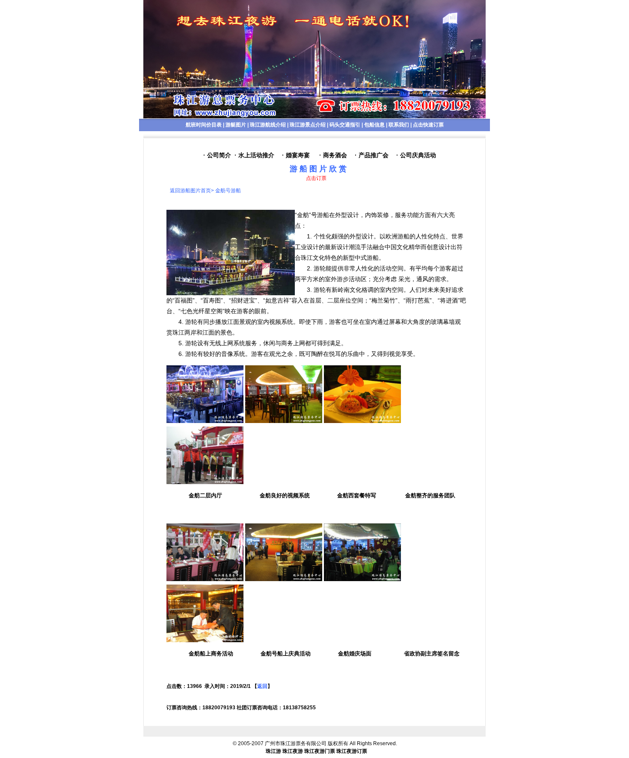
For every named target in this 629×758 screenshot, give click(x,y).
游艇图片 (235, 125)
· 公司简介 (217, 155)
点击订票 (316, 178)
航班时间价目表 (204, 125)
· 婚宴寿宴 (296, 155)
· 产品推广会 (372, 155)
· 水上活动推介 (254, 155)
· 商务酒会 (333, 155)
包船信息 (374, 125)
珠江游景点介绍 (308, 125)
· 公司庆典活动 (416, 155)
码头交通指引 (344, 125)
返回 (262, 686)
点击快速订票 (428, 125)
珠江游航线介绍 (268, 125)
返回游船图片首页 (190, 191)
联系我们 (399, 125)
